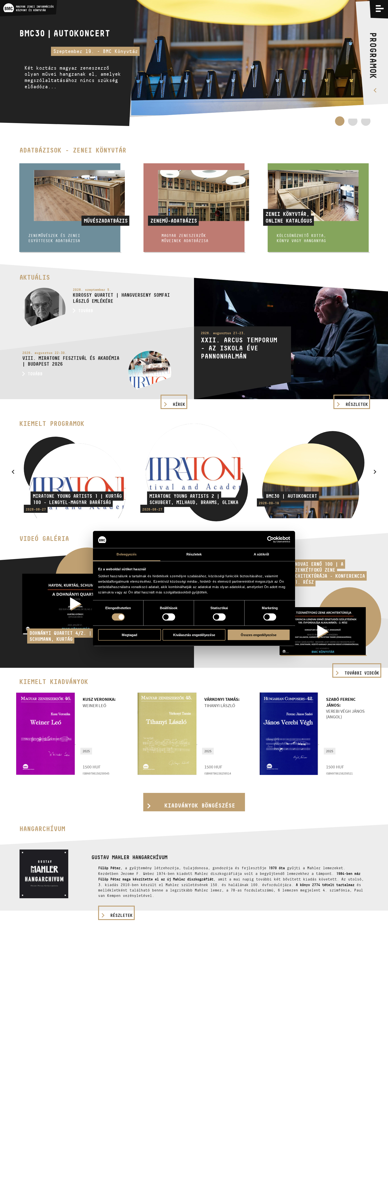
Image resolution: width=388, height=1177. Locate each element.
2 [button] (352, 123)
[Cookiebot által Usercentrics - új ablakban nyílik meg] (270, 539)
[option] (194, 63)
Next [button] (374, 471)
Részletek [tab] (194, 554)
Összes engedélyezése (258, 635)
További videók (361, 673)
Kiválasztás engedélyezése (194, 635)
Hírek (179, 404)
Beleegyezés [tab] (127, 554)
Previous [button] (13, 471)
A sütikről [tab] (261, 554)
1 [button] (339, 121)
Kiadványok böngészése (199, 805)
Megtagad (129, 635)
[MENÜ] (379, 8)
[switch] (168, 617)
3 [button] (365, 123)
